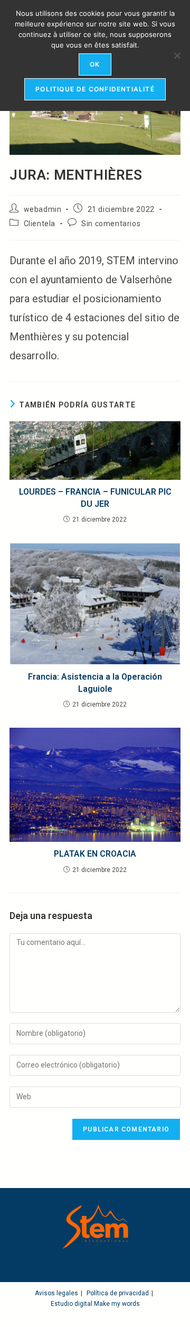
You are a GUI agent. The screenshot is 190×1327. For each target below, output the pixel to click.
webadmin (43, 209)
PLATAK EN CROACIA (95, 854)
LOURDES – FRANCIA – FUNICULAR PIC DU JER (95, 497)
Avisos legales (56, 1293)
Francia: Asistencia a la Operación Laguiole (95, 682)
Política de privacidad (118, 1293)
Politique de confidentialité (95, 89)
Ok (95, 64)
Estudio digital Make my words (95, 1303)
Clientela (39, 223)
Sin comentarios (110, 223)
